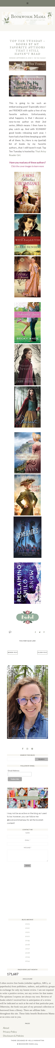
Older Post (42, 652)
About (6, 1027)
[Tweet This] (40, 632)
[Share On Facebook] (35, 632)
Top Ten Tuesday (40, 58)
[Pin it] (44, 632)
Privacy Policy (10, 1031)
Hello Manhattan (36, 1040)
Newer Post (13, 652)
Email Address (13, 771)
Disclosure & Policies (13, 1035)
